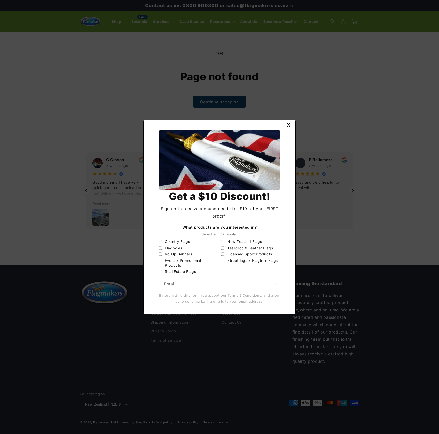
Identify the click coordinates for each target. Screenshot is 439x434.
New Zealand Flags (244, 241)
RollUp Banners (178, 254)
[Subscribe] (274, 284)
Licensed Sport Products (249, 254)
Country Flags (177, 241)
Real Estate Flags (180, 271)
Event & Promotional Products (183, 263)
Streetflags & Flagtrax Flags (252, 260)
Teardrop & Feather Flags (250, 248)
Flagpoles (173, 248)
